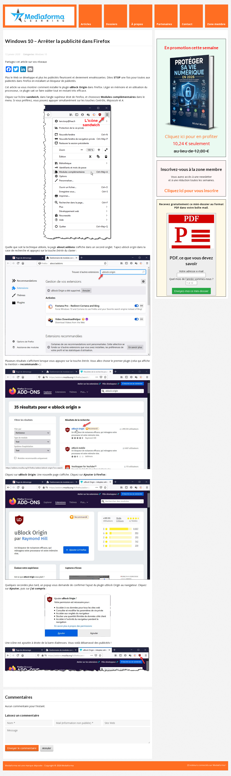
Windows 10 (41, 54)
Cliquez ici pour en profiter (191, 136)
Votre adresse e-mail (191, 271)
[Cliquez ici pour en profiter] (191, 130)
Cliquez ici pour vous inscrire (191, 190)
